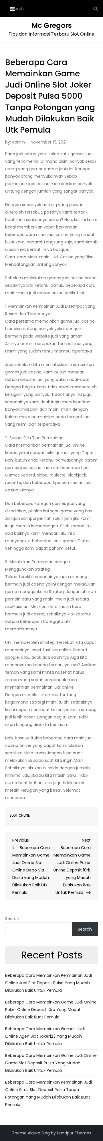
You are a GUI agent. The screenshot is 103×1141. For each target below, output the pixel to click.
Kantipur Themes (74, 1133)
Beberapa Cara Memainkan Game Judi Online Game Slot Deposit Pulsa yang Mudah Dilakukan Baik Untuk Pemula (51, 1063)
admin (18, 142)
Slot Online (19, 815)
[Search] (95, 8)
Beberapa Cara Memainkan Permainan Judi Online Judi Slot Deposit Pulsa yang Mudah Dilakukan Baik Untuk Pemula (48, 983)
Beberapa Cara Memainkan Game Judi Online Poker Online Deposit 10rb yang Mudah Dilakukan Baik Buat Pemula (51, 1009)
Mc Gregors (51, 25)
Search (12, 918)
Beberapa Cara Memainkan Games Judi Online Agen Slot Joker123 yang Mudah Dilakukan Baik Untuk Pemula (45, 1036)
